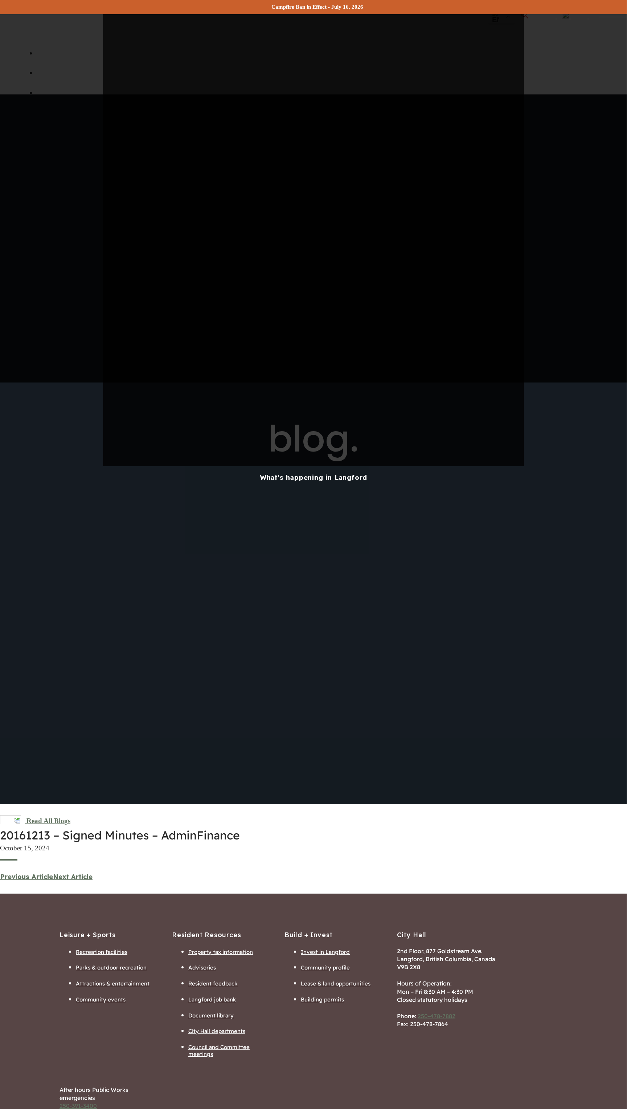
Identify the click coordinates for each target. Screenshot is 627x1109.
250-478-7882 (436, 1016)
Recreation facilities (101, 951)
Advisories (202, 967)
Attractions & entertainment (112, 983)
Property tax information (220, 951)
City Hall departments (216, 1031)
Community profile (325, 967)
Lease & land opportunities (335, 983)
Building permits (322, 999)
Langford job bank (212, 999)
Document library (211, 1015)
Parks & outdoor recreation (111, 967)
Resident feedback (213, 983)
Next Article (73, 877)
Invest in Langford (325, 951)
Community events (101, 999)
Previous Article (26, 877)
